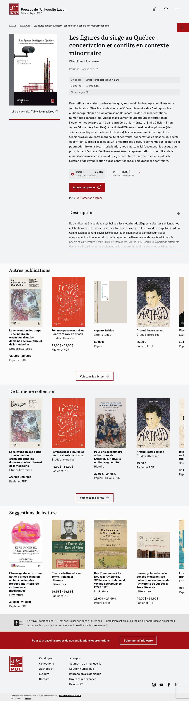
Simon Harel (92, 79)
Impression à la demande (85, 673)
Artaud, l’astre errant (150, 330)
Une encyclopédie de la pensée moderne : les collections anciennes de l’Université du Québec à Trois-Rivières (153, 580)
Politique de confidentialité (70, 695)
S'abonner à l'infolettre (138, 640)
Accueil (12, 25)
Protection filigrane (91, 197)
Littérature (91, 61)
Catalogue (25, 25)
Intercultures (92, 85)
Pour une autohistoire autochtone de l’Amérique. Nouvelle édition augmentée (108, 457)
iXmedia (28, 699)
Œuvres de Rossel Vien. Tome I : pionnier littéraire (67, 576)
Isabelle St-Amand (109, 79)
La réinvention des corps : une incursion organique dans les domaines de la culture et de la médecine (25, 337)
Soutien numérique (81, 668)
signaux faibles (104, 330)
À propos (75, 658)
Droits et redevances (82, 679)
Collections (46, 663)
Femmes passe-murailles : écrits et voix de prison (68, 331)
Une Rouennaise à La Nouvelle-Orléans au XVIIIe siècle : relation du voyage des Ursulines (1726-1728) (110, 580)
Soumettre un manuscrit (85, 663)
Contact (44, 679)
